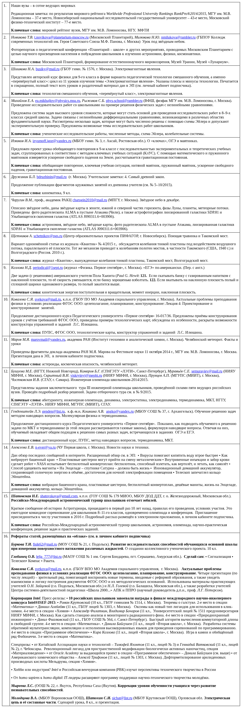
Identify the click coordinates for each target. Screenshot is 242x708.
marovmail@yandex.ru (48, 339)
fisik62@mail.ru (45, 544)
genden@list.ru (53, 411)
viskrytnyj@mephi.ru (86, 375)
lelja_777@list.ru (49, 557)
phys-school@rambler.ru (124, 101)
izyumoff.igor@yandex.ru (52, 141)
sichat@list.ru (122, 698)
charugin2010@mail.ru (90, 200)
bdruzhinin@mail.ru (52, 177)
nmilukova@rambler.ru (178, 37)
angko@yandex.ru (120, 411)
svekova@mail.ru (48, 299)
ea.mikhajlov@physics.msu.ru (57, 101)
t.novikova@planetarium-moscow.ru (61, 37)
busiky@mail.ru (48, 69)
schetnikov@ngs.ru (48, 236)
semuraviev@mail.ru (206, 371)
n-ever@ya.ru (45, 447)
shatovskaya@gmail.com (59, 496)
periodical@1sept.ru (48, 268)
